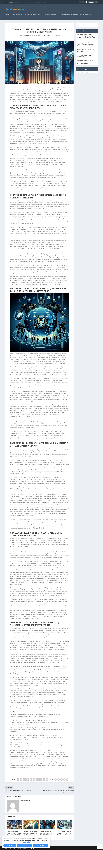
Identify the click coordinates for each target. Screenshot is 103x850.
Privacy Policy (26, 842)
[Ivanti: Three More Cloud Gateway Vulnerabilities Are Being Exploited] (47, 824)
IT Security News (86, 15)
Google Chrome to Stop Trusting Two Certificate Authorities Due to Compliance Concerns (64, 834)
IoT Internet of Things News (68, 15)
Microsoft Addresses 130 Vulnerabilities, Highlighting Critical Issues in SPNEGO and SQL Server (86, 37)
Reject (24, 845)
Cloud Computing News (33, 15)
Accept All (40, 845)
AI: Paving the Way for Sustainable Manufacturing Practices (85, 44)
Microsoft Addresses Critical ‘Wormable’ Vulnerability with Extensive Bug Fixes (85, 62)
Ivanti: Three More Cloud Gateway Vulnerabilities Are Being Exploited (47, 833)
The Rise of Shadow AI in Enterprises (84, 55)
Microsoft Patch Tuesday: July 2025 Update (85, 50)
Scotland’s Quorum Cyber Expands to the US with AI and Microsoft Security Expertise (14, 834)
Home (8, 15)
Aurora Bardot (28, 35)
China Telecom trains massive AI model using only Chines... (30, 2)
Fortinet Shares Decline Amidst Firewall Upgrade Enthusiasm (30, 833)
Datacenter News (50, 15)
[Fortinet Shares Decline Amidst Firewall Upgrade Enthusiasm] (31, 824)
